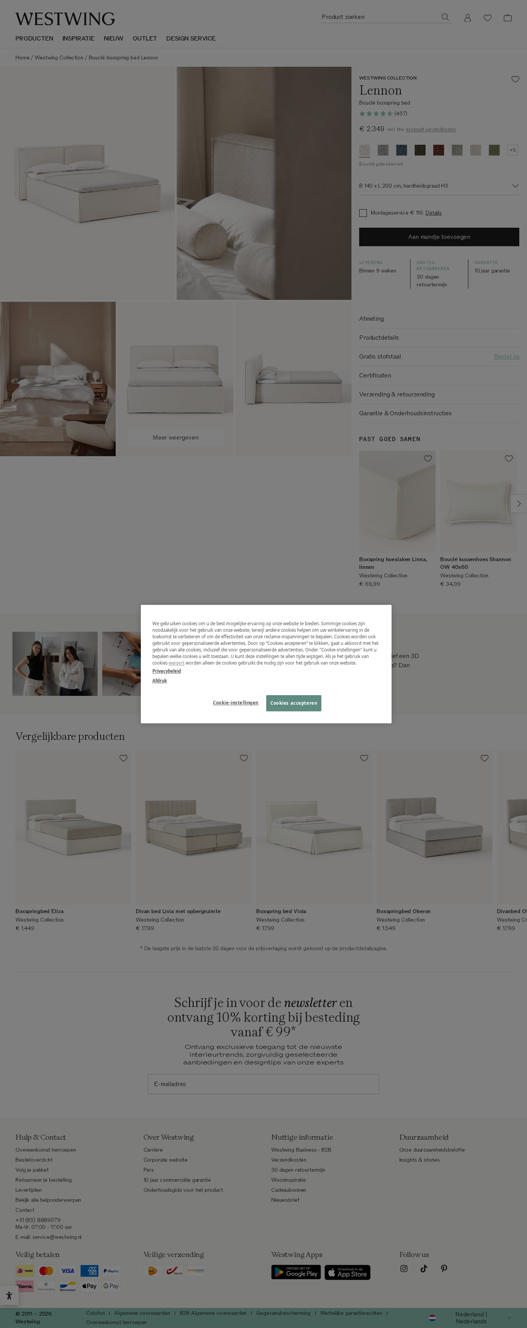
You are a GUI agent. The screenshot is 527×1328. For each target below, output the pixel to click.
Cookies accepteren (293, 703)
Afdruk (159, 680)
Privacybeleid (166, 671)
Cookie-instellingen (235, 702)
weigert (176, 663)
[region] (266, 664)
